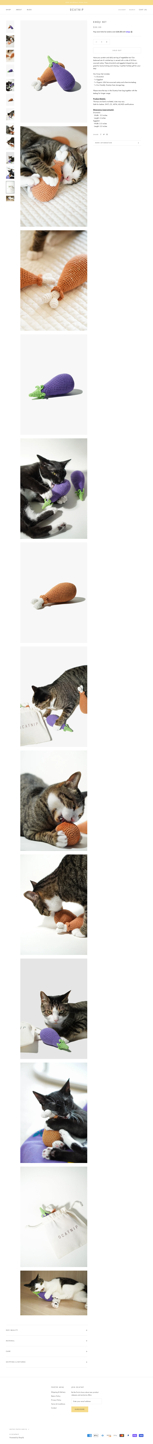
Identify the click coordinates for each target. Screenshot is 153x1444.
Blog (29, 10)
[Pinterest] (107, 134)
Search (132, 10)
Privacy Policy (56, 1400)
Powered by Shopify (17, 1437)
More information (103, 143)
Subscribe (80, 1409)
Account (122, 10)
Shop (8, 10)
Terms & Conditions (58, 1404)
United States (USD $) (18, 1429)
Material (10, 1341)
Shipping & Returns (16, 1362)
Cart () (143, 10)
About (19, 10)
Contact (54, 1408)
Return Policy (55, 1396)
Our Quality (12, 1330)
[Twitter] (104, 134)
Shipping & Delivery (58, 1392)
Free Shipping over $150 (76, 2)
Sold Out (117, 50)
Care (8, 1351)
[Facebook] (100, 134)
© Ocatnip (14, 1434)
